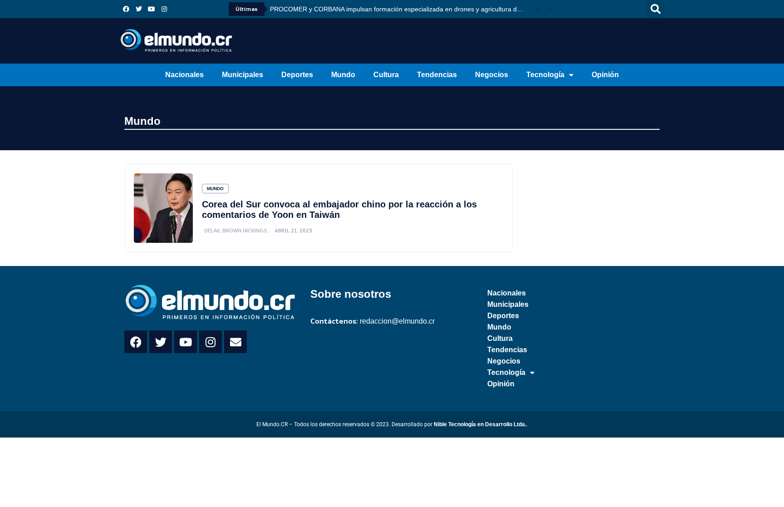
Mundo (343, 75)
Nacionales (184, 75)
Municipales (242, 75)
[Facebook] (126, 9)
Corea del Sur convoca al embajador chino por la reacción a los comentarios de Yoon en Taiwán (339, 209)
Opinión (605, 75)
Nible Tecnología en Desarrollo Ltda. (480, 424)
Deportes (297, 75)
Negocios (491, 75)
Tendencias (437, 75)
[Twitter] (138, 9)
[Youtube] (151, 9)
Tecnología (545, 75)
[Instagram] (164, 9)
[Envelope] (235, 341)
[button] (656, 9)
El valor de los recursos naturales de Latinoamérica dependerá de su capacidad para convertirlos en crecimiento (401, 9)
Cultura (386, 75)
